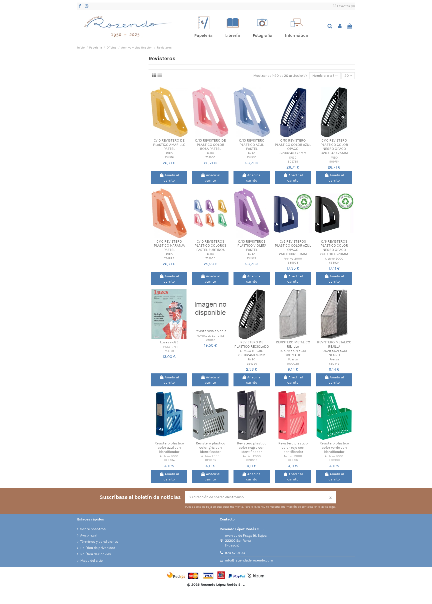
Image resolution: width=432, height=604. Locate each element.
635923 (293, 262)
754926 (251, 258)
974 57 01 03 (235, 553)
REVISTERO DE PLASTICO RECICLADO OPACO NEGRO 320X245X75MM (251, 348)
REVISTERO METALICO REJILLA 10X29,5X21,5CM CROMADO (293, 348)
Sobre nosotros (93, 529)
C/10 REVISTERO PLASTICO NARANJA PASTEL (169, 245)
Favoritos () (345, 6)
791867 (210, 339)
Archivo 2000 (293, 258)
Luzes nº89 (169, 342)
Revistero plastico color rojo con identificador (293, 447)
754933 (251, 157)
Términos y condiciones (99, 541)
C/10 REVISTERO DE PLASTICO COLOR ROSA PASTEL (210, 144)
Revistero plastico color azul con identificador (169, 447)
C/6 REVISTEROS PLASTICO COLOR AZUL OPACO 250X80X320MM (293, 247)
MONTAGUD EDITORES (210, 335)
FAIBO (169, 153)
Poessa (293, 359)
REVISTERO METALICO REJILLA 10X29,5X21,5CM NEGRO (334, 348)
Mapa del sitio (91, 560)
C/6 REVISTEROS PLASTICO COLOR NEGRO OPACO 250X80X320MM (334, 247)
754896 (169, 258)
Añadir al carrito (171, 178)
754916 (169, 157)
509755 (293, 161)
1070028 (293, 363)
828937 (293, 460)
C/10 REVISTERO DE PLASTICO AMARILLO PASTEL (169, 144)
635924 (334, 262)
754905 (211, 157)
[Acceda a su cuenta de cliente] (340, 26)
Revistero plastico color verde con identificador (334, 447)
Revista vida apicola (210, 331)
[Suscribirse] (330, 497)
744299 (169, 351)
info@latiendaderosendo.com (249, 560)
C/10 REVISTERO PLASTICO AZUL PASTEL (251, 144)
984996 (251, 363)
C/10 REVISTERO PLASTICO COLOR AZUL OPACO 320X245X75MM (293, 146)
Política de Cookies (95, 554)
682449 (334, 363)
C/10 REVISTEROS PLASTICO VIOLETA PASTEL (251, 245)
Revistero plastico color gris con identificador (210, 447)
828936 (251, 460)
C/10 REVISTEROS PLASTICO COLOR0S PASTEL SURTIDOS (210, 245)
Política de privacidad (97, 548)
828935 (210, 460)
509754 (334, 161)
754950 (211, 258)
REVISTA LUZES (169, 347)
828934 (169, 460)
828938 (334, 460)
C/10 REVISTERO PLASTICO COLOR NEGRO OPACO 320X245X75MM (334, 146)
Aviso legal (88, 535)
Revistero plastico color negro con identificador (251, 447)
